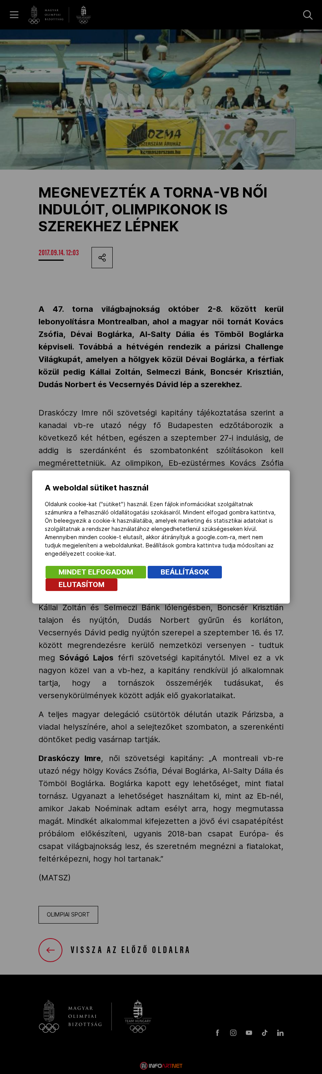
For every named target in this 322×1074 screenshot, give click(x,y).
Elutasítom (81, 584)
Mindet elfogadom (96, 572)
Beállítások (185, 572)
